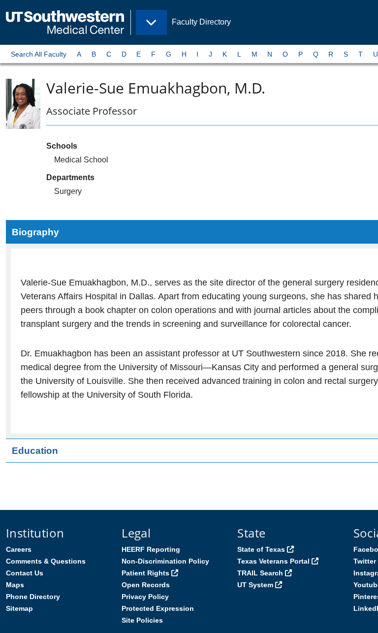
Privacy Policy (145, 597)
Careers (19, 549)
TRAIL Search (260, 573)
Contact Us (24, 573)
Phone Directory (33, 597)
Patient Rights (145, 573)
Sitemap (19, 608)
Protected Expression (158, 608)
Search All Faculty (38, 54)
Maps (15, 585)
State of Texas (261, 549)
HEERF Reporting (151, 549)
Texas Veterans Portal (273, 561)
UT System (255, 585)
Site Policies (142, 620)
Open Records (146, 585)
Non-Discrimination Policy (165, 561)
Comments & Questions (46, 561)
